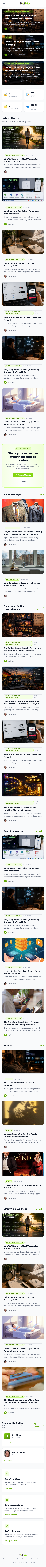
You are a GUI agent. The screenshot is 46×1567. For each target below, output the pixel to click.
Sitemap (40, 1559)
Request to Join (24, 475)
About (33, 1559)
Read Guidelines (23, 481)
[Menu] (4, 3)
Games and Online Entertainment (13, 312)
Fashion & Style (12, 528)
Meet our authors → (12, 1515)
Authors (12, 1559)
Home (5, 1559)
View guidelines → (12, 1541)
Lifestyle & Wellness (14, 155)
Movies (9, 1079)
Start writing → (10, 1488)
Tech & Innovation (13, 207)
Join (18, 1559)
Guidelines (25, 1559)
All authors (37, 1425)
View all (39, 495)
